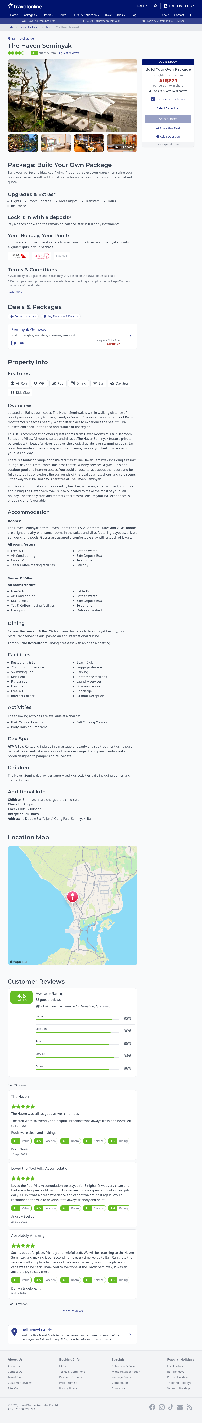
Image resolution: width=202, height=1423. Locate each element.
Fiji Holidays (175, 1366)
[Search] (155, 6)
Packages (29, 15)
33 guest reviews (68, 53)
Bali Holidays (175, 1371)
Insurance (118, 1388)
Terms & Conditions (72, 1371)
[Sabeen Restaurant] (89, 143)
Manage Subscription (126, 1371)
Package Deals (121, 1377)
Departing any (24, 316)
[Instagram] (161, 1407)
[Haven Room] (56, 143)
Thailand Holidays (179, 1383)
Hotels (47, 15)
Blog (134, 15)
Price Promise (68, 1383)
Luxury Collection (85, 15)
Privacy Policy (68, 1388)
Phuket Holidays (177, 1377)
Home (14, 15)
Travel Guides (114, 15)
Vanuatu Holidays (178, 1388)
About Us (14, 1366)
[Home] (25, 6)
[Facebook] (152, 1407)
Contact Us (15, 1371)
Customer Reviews (20, 1383)
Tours (62, 15)
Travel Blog (15, 1377)
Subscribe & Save (123, 1366)
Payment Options (70, 1377)
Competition (120, 1383)
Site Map (14, 1388)
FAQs (62, 1366)
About (165, 15)
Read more (15, 291)
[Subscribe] (180, 1407)
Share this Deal (170, 128)
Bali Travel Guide (22, 38)
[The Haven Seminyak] (23, 143)
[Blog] (189, 1407)
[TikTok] (170, 1407)
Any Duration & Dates (61, 316)
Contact (179, 15)
